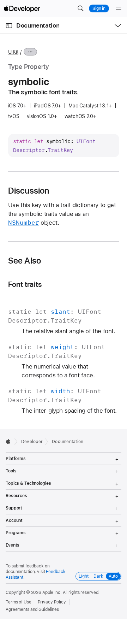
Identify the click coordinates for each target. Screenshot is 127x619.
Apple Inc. (52, 592)
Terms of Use (18, 602)
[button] (80, 8)
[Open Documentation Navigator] (9, 25)
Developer (32, 441)
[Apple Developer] (22, 8)
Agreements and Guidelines (32, 609)
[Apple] (10, 441)
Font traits (25, 284)
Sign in (98, 8)
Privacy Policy (52, 602)
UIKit (13, 52)
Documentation (37, 25)
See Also (24, 261)
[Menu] (118, 8)
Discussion (28, 191)
